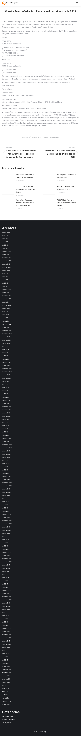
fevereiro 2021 (6, 438)
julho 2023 (5, 346)
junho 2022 (5, 387)
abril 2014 (5, 695)
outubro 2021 (6, 413)
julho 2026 (5, 235)
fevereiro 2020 (6, 476)
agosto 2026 (6, 232)
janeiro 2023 (5, 365)
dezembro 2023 (6, 330)
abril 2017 (5, 584)
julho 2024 (5, 311)
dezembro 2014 (6, 669)
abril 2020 (5, 470)
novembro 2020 (6, 448)
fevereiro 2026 (6, 251)
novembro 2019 (6, 486)
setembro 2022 (6, 378)
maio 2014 (5, 692)
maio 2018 (5, 543)
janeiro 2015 (5, 666)
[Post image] (8, 178)
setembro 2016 (6, 606)
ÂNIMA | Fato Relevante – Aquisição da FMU (66, 188)
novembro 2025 (6, 261)
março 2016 (5, 625)
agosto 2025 (6, 270)
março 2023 (5, 359)
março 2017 (5, 587)
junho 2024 (5, 315)
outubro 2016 (6, 603)
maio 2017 (5, 581)
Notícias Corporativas (34, 137)
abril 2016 (5, 622)
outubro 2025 (6, 264)
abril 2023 (5, 356)
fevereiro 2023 (6, 362)
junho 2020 (5, 463)
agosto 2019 (6, 495)
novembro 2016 (6, 600)
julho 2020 (5, 460)
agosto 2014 (6, 682)
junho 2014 (5, 688)
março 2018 (5, 549)
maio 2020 (5, 467)
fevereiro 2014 (6, 701)
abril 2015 (5, 660)
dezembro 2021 (6, 406)
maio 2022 (5, 391)
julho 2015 (5, 650)
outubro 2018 (6, 527)
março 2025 (5, 286)
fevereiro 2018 (6, 552)
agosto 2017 (6, 571)
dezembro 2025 (6, 258)
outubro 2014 (6, 676)
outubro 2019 (6, 489)
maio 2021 (5, 429)
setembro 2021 (6, 416)
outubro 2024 (6, 302)
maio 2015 (5, 657)
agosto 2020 (6, 457)
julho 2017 (5, 574)
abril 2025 (5, 283)
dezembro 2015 (6, 634)
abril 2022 (5, 394)
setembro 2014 (6, 679)
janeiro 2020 (5, 479)
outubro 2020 (6, 451)
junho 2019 (5, 501)
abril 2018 (5, 546)
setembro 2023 (6, 340)
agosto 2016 (6, 609)
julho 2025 (5, 273)
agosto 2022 (6, 381)
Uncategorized (6, 723)
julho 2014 (5, 685)
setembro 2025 (6, 267)
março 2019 (5, 511)
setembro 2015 (6, 644)
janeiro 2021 (5, 441)
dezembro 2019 (6, 482)
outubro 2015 (6, 641)
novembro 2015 (6, 638)
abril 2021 (5, 432)
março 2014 (5, 698)
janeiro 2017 (5, 593)
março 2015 (5, 663)
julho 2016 (5, 612)
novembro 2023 (6, 334)
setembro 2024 (6, 305)
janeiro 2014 (5, 704)
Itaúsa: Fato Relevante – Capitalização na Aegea (25, 176)
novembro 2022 (6, 372)
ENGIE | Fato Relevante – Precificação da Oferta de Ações (25, 189)
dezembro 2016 (6, 596)
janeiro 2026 (5, 254)
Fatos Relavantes (7, 716)
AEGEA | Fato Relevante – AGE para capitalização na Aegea (66, 202)
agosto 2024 (6, 308)
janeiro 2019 (5, 517)
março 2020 (5, 473)
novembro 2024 (6, 299)
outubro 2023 (6, 337)
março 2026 (5, 248)
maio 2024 (5, 318)
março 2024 (5, 321)
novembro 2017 (6, 562)
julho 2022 (5, 384)
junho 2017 (5, 577)
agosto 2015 (6, 647)
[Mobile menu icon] (77, 3)
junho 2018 (5, 539)
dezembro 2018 (6, 520)
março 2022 (5, 397)
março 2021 (5, 435)
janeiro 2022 (5, 403)
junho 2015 (5, 653)
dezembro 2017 (6, 558)
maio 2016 (5, 619)
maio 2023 (5, 353)
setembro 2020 (6, 454)
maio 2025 (5, 280)
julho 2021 (5, 422)
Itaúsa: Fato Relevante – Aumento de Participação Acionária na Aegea (25, 202)
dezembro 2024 (6, 296)
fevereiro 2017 (6, 590)
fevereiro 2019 (6, 514)
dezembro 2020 (6, 444)
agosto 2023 (6, 343)
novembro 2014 (6, 672)
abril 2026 (5, 245)
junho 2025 (5, 277)
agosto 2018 (6, 533)
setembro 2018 (6, 530)
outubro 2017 (6, 565)
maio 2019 (5, 505)
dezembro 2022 (6, 368)
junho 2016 (5, 615)
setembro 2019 (6, 492)
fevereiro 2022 (6, 400)
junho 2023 (5, 349)
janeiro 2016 (5, 631)
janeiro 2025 (5, 292)
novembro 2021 (6, 410)
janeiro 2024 (5, 327)
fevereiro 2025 (6, 289)
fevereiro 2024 (6, 324)
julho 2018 (5, 536)
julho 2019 (5, 498)
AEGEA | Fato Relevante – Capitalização (66, 176)
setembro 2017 (6, 568)
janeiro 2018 (5, 555)
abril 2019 (5, 508)
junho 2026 (5, 239)
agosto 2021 (6, 419)
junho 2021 (5, 425)
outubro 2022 (6, 375)
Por (45, 137)
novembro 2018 (6, 524)
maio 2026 (5, 242)
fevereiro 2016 (6, 628)
